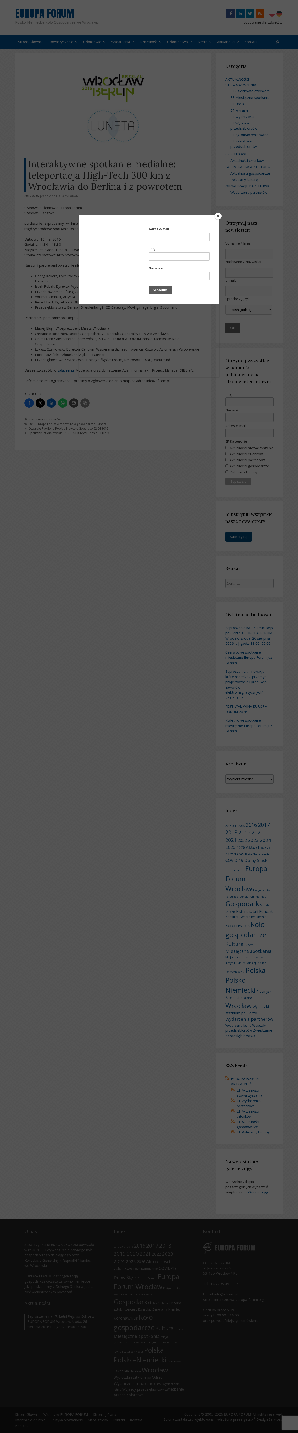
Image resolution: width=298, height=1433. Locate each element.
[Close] (218, 216)
